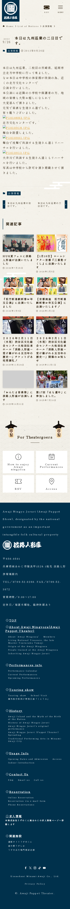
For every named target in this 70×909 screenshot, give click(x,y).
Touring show (21, 690)
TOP (13, 620)
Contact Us (18, 774)
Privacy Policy (35, 883)
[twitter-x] (30, 868)
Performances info (25, 665)
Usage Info (19, 753)
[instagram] (35, 868)
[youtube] (44, 868)
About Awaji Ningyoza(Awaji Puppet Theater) (32, 629)
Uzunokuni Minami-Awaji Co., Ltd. (35, 876)
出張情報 (13, 50)
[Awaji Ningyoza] (10, 11)
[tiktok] (39, 868)
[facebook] (25, 868)
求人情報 (15, 816)
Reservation (20, 792)
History (16, 711)
